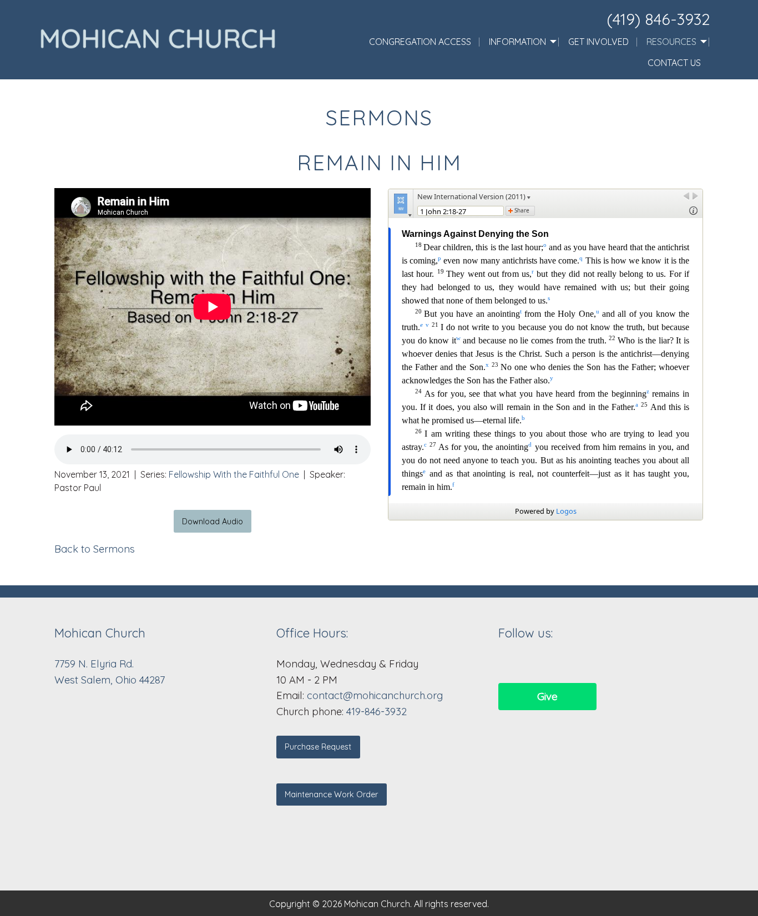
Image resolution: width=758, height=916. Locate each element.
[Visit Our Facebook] (507, 663)
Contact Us (674, 62)
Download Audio (212, 522)
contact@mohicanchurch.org (375, 695)
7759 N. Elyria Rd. (95, 663)
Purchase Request (318, 747)
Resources (671, 41)
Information (517, 41)
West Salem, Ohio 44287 (109, 680)
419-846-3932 (376, 711)
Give (547, 696)
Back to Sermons (94, 549)
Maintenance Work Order (331, 794)
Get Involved (598, 41)
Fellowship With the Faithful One (234, 474)
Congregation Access (420, 41)
